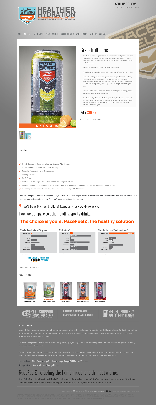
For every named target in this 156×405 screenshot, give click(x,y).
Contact (102, 34)
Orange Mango (29, 301)
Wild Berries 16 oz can (79, 361)
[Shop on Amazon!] (34, 262)
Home (19, 34)
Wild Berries (100, 301)
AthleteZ (93, 34)
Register (129, 7)
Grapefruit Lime (49, 301)
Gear (48, 34)
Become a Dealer (67, 34)
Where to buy (81, 34)
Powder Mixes (37, 34)
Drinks (26, 34)
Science (55, 34)
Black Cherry (66, 301)
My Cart (120, 7)
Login (137, 7)
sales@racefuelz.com (96, 391)
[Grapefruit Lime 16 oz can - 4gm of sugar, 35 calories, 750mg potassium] (47, 87)
